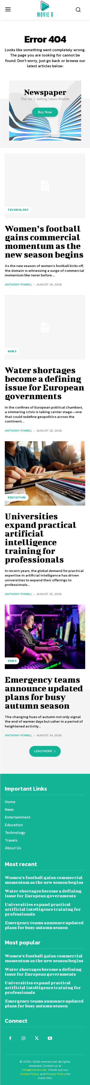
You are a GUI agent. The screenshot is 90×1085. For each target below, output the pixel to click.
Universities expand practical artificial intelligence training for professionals (40, 537)
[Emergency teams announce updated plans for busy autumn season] (45, 637)
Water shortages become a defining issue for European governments (44, 383)
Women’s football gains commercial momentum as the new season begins (44, 241)
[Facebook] (10, 1038)
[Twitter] (36, 1038)
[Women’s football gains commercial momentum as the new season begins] (45, 186)
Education (17, 497)
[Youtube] (49, 1038)
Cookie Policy (29, 1074)
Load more (43, 751)
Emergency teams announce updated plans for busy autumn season (44, 692)
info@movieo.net (34, 1069)
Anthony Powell (18, 284)
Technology (18, 210)
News (12, 351)
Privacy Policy (56, 1074)
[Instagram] (23, 1038)
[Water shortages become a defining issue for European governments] (45, 327)
